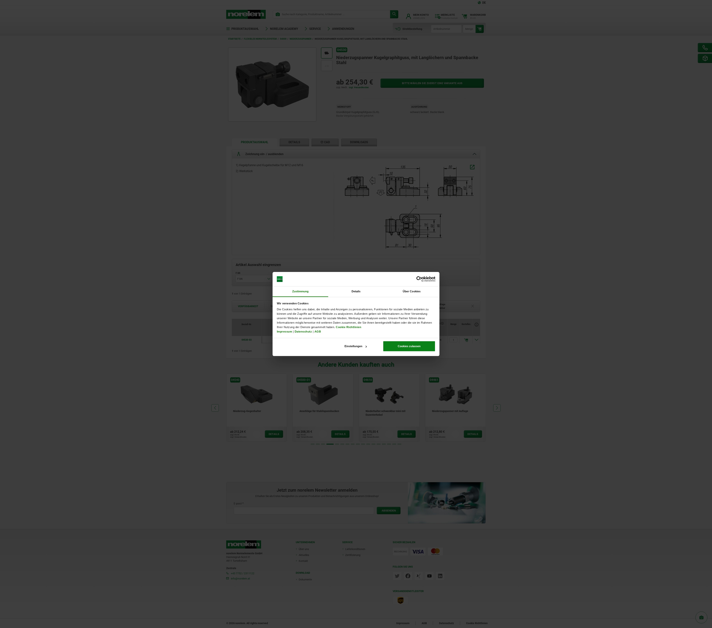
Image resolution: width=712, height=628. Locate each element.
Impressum (284, 331)
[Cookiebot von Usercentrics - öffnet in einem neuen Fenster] (419, 279)
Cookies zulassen (409, 346)
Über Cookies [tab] (412, 291)
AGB (317, 331)
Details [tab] (356, 291)
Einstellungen (353, 346)
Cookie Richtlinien (348, 327)
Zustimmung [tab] (300, 291)
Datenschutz (303, 331)
